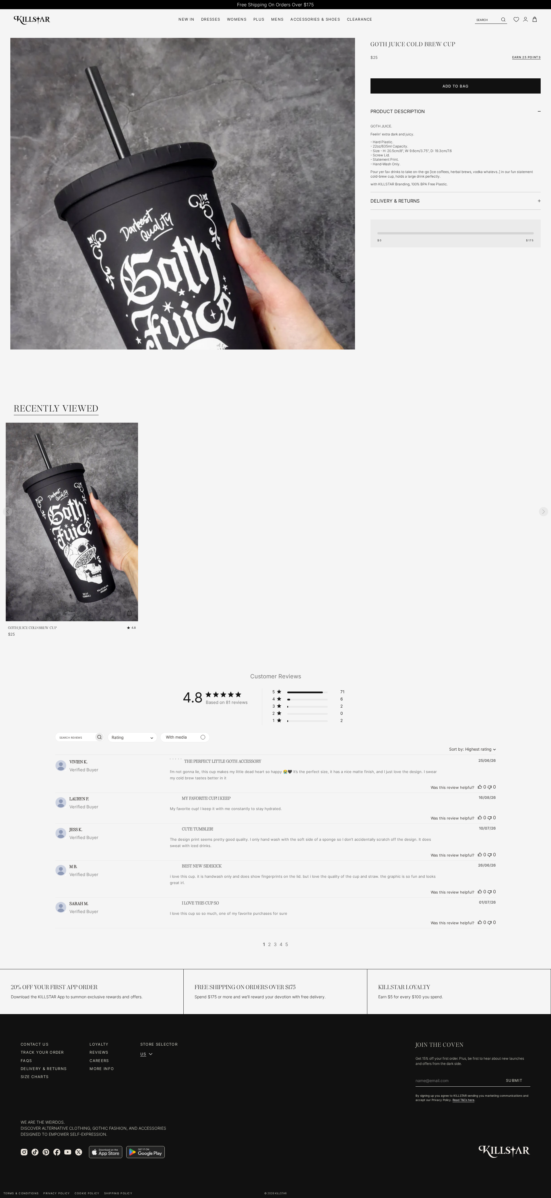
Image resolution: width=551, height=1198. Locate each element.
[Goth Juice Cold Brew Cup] (182, 296)
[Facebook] (56, 1152)
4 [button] (281, 944)
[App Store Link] (105, 1152)
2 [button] (269, 944)
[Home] (32, 19)
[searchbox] (74, 737)
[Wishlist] (516, 19)
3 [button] (275, 944)
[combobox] (471, 749)
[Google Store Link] (145, 1152)
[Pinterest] (45, 1152)
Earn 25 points (526, 57)
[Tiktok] (35, 1152)
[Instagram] (24, 1152)
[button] (308, 692)
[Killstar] (504, 1152)
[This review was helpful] (480, 787)
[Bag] (535, 19)
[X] (78, 1152)
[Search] (503, 19)
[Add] (129, 612)
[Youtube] (67, 1152)
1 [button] (264, 944)
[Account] (525, 19)
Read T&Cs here (463, 1100)
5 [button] (286, 944)
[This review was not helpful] (490, 787)
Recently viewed (56, 408)
